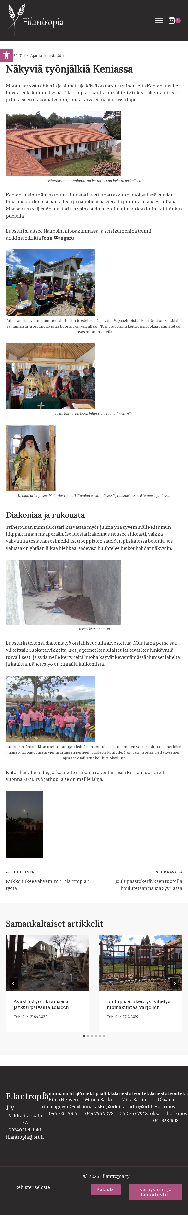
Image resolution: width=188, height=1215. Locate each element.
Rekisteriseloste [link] (32, 1187)
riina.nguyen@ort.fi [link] (63, 1106)
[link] (6, 55)
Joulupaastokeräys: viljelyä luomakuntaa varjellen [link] (139, 1004)
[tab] (84, 1036)
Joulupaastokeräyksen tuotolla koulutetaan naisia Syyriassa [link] (148, 880)
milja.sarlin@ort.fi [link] (134, 1106)
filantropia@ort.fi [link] (25, 1137)
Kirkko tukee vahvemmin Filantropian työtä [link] (47, 880)
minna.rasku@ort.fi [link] (99, 1106)
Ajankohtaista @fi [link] (47, 55)
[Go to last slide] (14, 983)
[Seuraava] (174, 983)
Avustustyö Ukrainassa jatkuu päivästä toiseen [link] (41, 1004)
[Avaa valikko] (159, 20)
